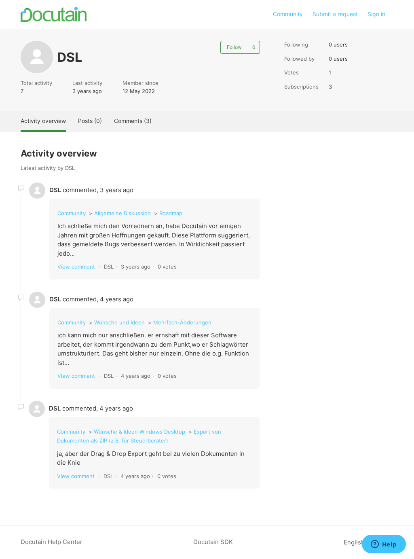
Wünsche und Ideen (119, 322)
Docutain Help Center (51, 542)
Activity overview (43, 120)
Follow (234, 47)
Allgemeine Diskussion (122, 213)
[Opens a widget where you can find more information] (383, 545)
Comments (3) (133, 120)
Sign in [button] (376, 14)
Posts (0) (90, 120)
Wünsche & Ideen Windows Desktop (139, 431)
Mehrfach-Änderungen (182, 322)
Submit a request (335, 14)
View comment (76, 266)
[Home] (54, 14)
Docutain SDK (213, 542)
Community (288, 14)
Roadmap (170, 213)
